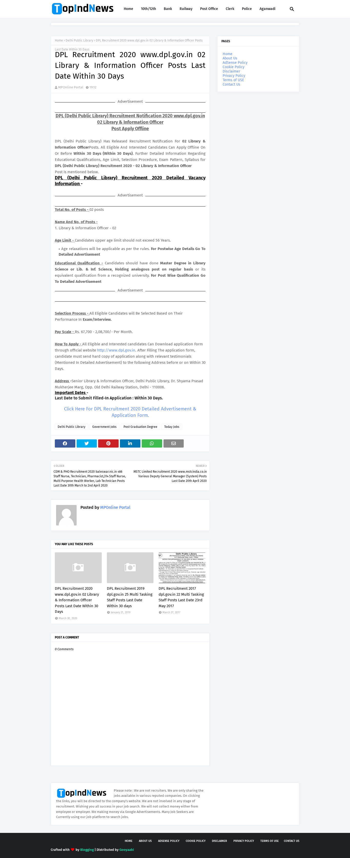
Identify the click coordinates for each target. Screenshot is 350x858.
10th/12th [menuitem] (148, 9)
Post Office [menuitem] (209, 9)
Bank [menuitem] (168, 9)
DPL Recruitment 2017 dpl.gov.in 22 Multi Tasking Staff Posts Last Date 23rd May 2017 (181, 597)
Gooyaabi (126, 850)
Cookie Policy (233, 67)
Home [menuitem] (128, 9)
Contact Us (231, 84)
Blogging (87, 850)
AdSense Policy (235, 62)
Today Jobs (171, 427)
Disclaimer (231, 71)
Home (59, 40)
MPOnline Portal (70, 87)
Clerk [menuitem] (230, 9)
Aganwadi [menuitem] (267, 9)
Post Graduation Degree (140, 427)
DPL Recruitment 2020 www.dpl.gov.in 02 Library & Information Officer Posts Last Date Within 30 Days (77, 600)
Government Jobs (104, 427)
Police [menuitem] (247, 9)
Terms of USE (233, 80)
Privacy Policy (234, 76)
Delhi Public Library (79, 40)
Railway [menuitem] (186, 9)
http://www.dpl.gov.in (116, 350)
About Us (230, 58)
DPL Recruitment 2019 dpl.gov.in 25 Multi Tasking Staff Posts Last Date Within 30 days (129, 597)
